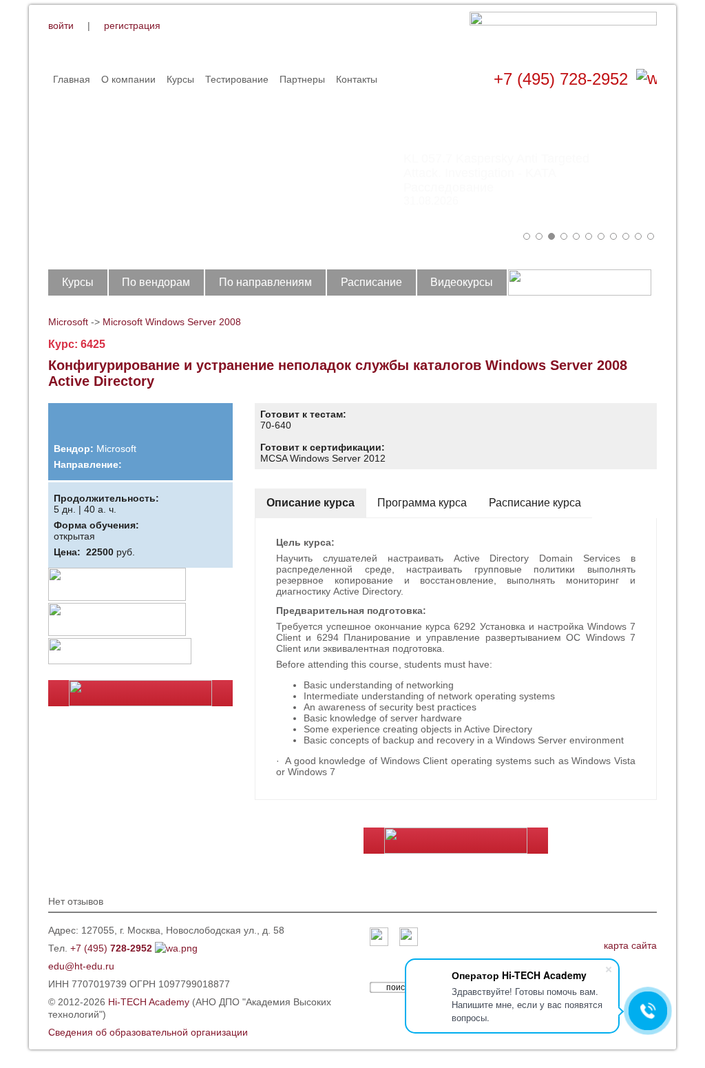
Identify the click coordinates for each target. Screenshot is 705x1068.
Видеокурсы (461, 282)
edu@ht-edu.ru (81, 966)
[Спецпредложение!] (117, 573)
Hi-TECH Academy (148, 1001)
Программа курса (422, 503)
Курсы (180, 79)
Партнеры (302, 79)
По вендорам (156, 282)
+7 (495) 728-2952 (561, 79)
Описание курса (310, 503)
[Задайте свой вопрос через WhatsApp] (646, 79)
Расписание (371, 282)
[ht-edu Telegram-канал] (408, 937)
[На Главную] (563, 33)
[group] (352, 172)
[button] (526, 236)
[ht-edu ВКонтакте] (379, 937)
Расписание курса (535, 503)
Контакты (356, 79)
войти (61, 25)
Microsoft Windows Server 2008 (172, 321)
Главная (71, 79)
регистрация (132, 25)
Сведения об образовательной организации (148, 1032)
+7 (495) (111, 948)
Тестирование (237, 79)
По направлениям (265, 282)
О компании (128, 79)
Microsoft (68, 321)
